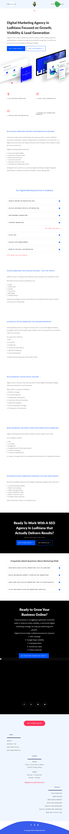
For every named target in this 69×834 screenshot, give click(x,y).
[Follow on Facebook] (24, 704)
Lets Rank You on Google (17, 255)
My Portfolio (43, 543)
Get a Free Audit (15, 48)
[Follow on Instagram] (38, 704)
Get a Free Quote (25, 543)
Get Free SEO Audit (52, 228)
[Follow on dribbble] (44, 704)
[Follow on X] (31, 704)
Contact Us (11, 4)
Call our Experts (35, 48)
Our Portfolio (57, 4)
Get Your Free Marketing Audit (33, 656)
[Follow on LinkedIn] (38, 825)
